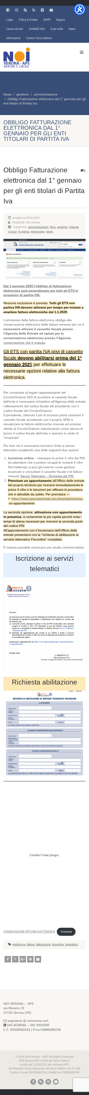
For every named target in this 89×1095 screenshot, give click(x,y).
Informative (13, 38)
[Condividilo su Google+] (23, 959)
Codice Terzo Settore (39, 38)
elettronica (19, 944)
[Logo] (29, 57)
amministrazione (46, 94)
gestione (22, 94)
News (72, 29)
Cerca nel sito (14, 29)
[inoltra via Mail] (38, 959)
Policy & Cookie (28, 19)
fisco (53, 227)
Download (66, 931)
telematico (71, 944)
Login (9, 19)
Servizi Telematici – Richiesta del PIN (46, 476)
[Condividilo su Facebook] (8, 959)
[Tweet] (15, 959)
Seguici (60, 19)
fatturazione (43, 944)
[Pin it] (30, 959)
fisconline (58, 944)
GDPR (46, 19)
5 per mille (56, 29)
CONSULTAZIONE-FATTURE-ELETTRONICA (29, 931)
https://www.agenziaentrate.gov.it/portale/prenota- (47, 498)
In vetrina (24, 231)
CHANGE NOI (37, 29)
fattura (31, 944)
